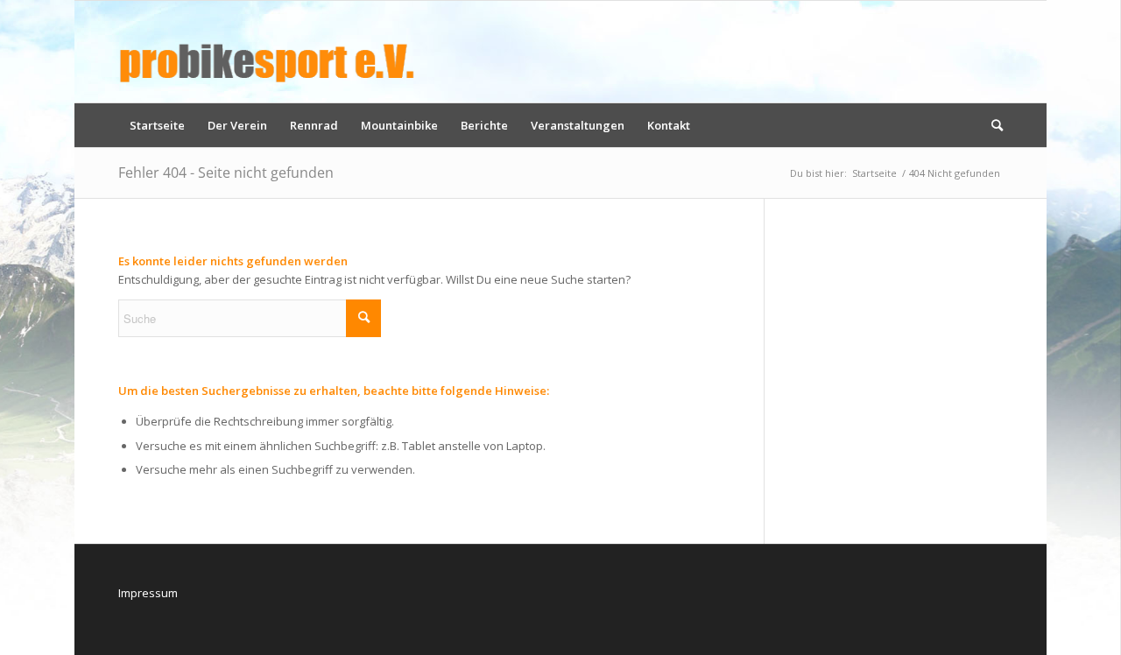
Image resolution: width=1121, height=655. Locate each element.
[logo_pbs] (267, 51)
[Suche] (991, 125)
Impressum (148, 593)
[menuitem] (157, 125)
